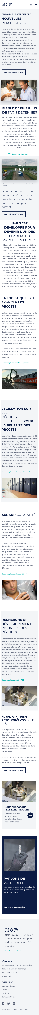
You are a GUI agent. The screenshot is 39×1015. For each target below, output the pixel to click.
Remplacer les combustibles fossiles (17, 965)
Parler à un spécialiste (13, 72)
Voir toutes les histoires (18, 154)
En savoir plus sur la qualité (13, 574)
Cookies (14, 1009)
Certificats (6, 993)
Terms (26, 1009)
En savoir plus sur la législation (14, 472)
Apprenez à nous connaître (15, 907)
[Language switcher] (31, 4)
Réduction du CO (9, 973)
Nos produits (7, 976)
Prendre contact (12, 951)
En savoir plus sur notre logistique (16, 363)
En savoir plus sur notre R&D (13, 680)
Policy (20, 1009)
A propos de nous (9, 986)
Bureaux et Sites (8, 997)
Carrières (5, 990)
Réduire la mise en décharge (14, 969)
